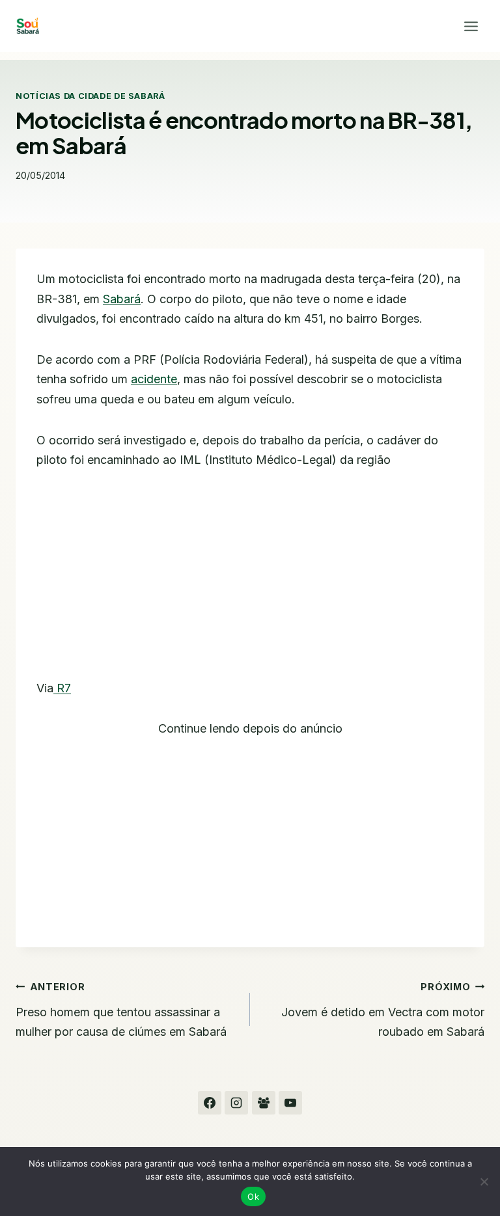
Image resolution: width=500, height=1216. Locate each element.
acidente (154, 379)
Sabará (122, 299)
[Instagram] (236, 1103)
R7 (62, 688)
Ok (253, 1196)
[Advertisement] (250, 582)
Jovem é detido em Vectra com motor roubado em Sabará (382, 1009)
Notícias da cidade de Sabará (90, 96)
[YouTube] (290, 1103)
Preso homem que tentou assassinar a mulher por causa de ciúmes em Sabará (121, 1009)
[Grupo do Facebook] (263, 1103)
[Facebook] (209, 1103)
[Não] (483, 1181)
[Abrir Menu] (470, 26)
